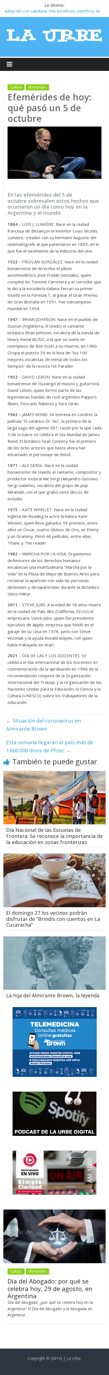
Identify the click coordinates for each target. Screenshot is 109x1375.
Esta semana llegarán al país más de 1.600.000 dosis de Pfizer (49, 746)
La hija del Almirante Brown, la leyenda (52, 995)
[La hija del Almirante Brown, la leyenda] (54, 940)
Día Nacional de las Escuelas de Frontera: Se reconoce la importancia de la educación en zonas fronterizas (54, 836)
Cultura (16, 87)
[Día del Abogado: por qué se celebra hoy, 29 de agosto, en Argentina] (54, 1212)
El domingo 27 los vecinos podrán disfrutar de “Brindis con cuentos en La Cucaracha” (53, 918)
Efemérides (37, 87)
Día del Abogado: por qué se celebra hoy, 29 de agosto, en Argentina (50, 1288)
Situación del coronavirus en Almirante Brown (43, 724)
